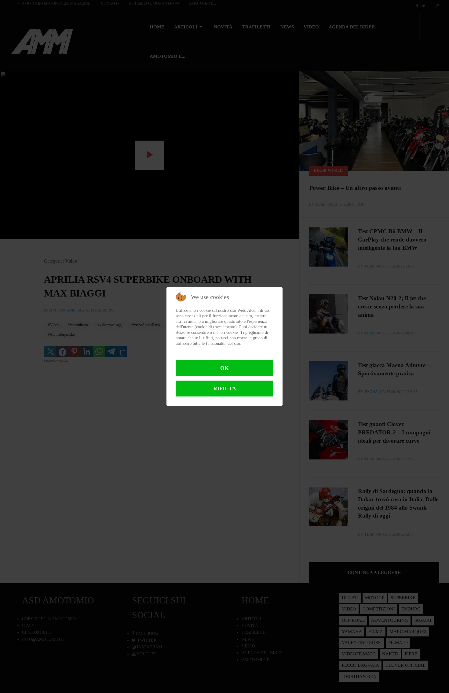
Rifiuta (224, 388)
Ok (224, 368)
